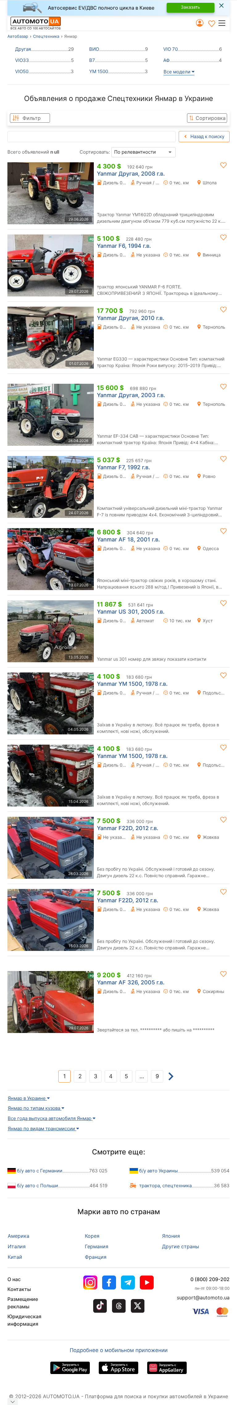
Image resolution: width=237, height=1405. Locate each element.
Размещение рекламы (22, 1303)
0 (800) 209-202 (210, 1279)
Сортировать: (95, 152)
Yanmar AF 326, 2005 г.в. (130, 982)
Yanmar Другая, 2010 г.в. (130, 318)
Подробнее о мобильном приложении (119, 1350)
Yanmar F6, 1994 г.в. (124, 246)
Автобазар (17, 36)
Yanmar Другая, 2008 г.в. (131, 173)
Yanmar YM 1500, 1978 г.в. (132, 684)
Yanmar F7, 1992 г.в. (123, 467)
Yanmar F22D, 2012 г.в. (127, 828)
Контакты (19, 1289)
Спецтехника (46, 36)
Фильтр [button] (32, 118)
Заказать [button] (190, 7)
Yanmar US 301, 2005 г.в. (130, 611)
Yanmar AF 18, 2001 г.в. (128, 539)
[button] (224, 22)
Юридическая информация (24, 1320)
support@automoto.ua (203, 1297)
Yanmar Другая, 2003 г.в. (131, 395)
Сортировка (211, 118)
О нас (14, 1279)
